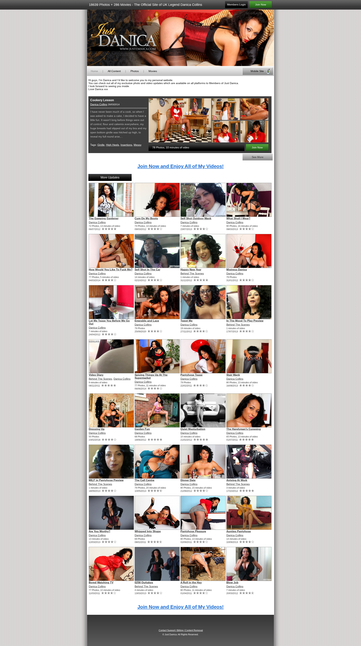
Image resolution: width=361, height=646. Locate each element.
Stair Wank (233, 374)
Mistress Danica (236, 269)
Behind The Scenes (192, 273)
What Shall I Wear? (238, 218)
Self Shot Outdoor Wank (195, 218)
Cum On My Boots (146, 218)
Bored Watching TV (101, 582)
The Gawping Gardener (103, 218)
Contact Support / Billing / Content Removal (181, 630)
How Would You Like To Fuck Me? (111, 269)
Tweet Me (186, 320)
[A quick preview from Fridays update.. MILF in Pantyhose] (111, 462)
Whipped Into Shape (148, 531)
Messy (137, 144)
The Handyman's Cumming (243, 428)
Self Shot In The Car (147, 269)
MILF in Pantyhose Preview (106, 480)
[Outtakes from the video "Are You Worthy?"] (157, 564)
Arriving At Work (236, 480)
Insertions (126, 144)
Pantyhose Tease (191, 374)
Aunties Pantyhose (238, 531)
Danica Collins (98, 104)
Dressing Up (97, 428)
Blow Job (232, 582)
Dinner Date (188, 480)
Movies (153, 71)
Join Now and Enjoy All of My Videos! (180, 166)
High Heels (112, 144)
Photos (134, 71)
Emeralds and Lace (147, 320)
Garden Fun (142, 428)
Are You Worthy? (99, 531)
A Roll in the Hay (191, 582)
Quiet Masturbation (192, 428)
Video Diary (96, 374)
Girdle (101, 144)
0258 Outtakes (144, 582)
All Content (114, 71)
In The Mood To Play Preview (244, 320)
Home (94, 71)
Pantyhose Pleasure (193, 531)
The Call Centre (144, 480)
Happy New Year (190, 269)
